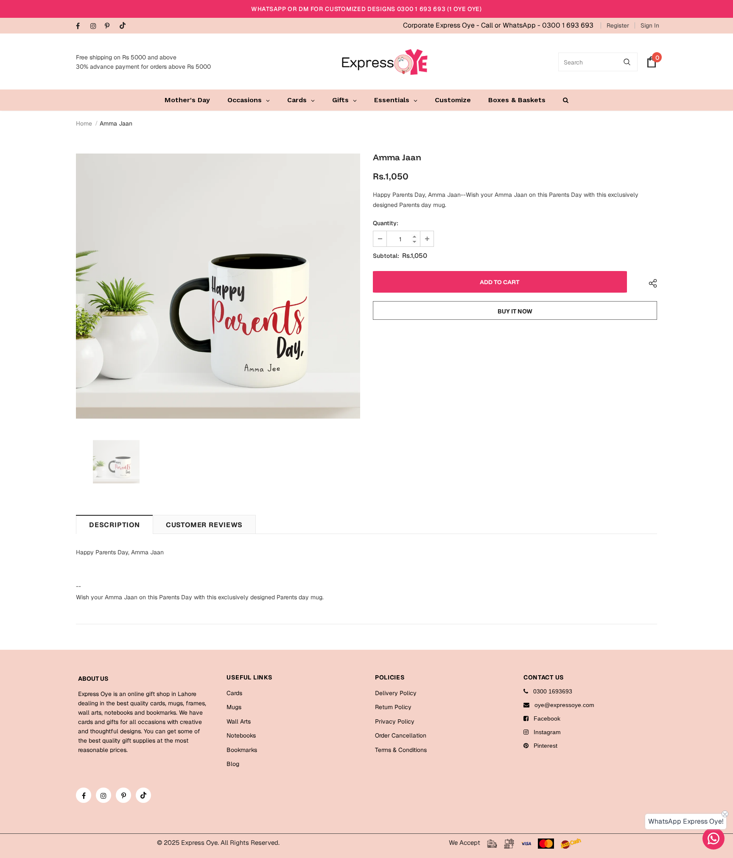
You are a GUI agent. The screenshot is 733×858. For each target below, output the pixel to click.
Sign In (650, 25)
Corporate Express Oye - (442, 25)
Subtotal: (386, 256)
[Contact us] (713, 838)
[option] (218, 286)
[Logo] (384, 62)
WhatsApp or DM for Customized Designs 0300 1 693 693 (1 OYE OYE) (366, 9)
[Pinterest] (110, 26)
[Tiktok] (124, 26)
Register (618, 25)
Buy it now (515, 311)
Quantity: (385, 223)
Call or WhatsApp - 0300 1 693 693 (537, 25)
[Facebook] (81, 26)
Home (84, 123)
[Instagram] (95, 26)
